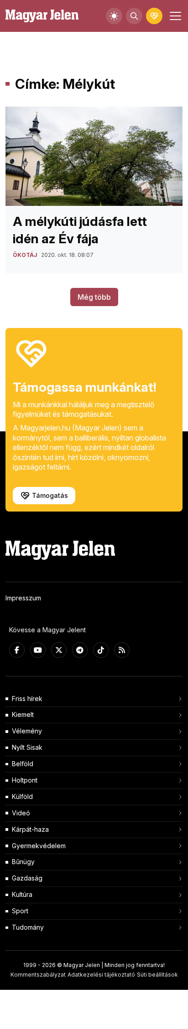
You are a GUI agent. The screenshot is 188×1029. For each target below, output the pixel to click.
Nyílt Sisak (27, 747)
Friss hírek (27, 698)
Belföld (22, 764)
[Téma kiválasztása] (114, 16)
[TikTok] (101, 650)
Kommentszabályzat (38, 974)
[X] (59, 650)
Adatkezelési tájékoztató (101, 974)
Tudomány (28, 927)
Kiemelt (23, 714)
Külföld (22, 796)
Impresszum (23, 598)
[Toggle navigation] (174, 16)
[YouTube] (38, 650)
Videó (21, 813)
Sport (20, 911)
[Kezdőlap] (41, 16)
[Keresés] (134, 16)
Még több (94, 297)
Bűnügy (23, 861)
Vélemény (27, 731)
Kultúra (22, 894)
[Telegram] (80, 650)
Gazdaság (27, 878)
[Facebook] (17, 650)
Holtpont (24, 780)
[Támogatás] (154, 16)
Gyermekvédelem (39, 846)
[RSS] (122, 650)
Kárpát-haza (30, 829)
